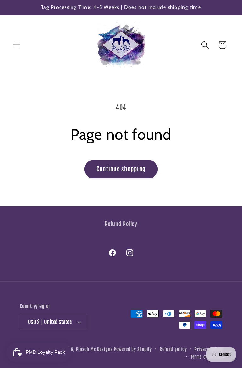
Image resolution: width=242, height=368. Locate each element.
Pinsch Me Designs (94, 349)
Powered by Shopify (133, 349)
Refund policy (173, 349)
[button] (16, 45)
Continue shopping (121, 169)
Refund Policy (121, 223)
